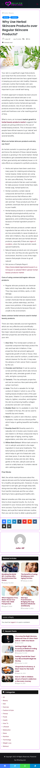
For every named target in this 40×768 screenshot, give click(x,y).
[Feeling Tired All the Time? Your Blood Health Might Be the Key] (7, 659)
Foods (5, 717)
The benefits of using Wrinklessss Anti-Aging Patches (29, 576)
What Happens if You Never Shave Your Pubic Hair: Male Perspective (10, 601)
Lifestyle (14, 17)
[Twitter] (9, 521)
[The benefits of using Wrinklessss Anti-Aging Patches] (29, 567)
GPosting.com (21, 760)
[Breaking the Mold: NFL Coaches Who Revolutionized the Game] (10, 567)
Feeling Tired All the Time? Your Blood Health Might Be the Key (25, 658)
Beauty (11, 13)
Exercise (6, 707)
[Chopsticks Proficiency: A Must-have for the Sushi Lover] (7, 670)
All (4, 697)
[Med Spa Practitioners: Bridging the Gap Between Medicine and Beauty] (29, 591)
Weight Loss (7, 743)
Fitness (5, 713)
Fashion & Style (8, 710)
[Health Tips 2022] (13, 4)
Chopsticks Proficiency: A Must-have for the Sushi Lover (25, 669)
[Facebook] (4, 521)
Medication (7, 730)
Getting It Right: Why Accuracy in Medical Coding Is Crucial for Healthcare (26, 648)
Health (5, 720)
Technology (7, 740)
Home (6, 13)
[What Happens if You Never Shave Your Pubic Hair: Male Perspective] (10, 591)
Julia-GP (7, 39)
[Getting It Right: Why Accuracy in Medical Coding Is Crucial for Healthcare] (7, 649)
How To (5, 723)
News (5, 733)
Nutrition (6, 736)
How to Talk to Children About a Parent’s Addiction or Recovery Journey (25, 679)
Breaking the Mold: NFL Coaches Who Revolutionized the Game (9, 577)
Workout (6, 746)
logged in (14, 622)
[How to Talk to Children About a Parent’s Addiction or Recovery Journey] (7, 679)
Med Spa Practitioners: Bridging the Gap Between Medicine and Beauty (28, 602)
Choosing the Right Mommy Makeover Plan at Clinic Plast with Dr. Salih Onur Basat (26, 638)
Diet (4, 704)
